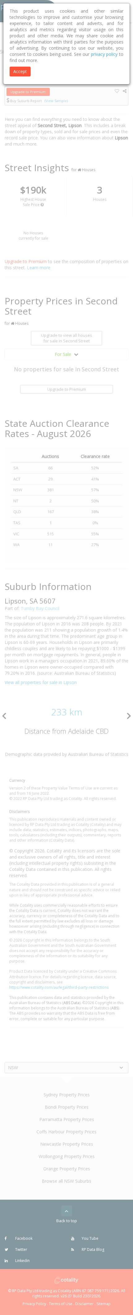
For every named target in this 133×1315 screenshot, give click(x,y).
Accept (20, 71)
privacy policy (104, 54)
